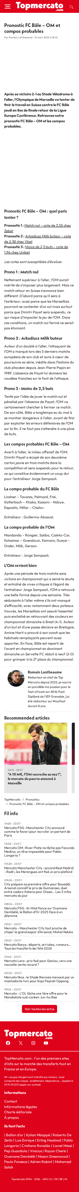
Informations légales (20, 1106)
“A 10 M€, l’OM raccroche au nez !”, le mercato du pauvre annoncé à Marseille (35, 778)
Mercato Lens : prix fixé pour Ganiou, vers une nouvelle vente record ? (38, 962)
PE (56, 1179)
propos (13, 1117)
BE (61, 1179)
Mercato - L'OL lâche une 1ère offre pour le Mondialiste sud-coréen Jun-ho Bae (35, 995)
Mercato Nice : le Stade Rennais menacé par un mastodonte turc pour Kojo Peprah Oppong (39, 979)
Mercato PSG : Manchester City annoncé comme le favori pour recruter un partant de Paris (37, 831)
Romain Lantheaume (45, 672)
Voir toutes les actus (39, 1009)
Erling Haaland (49, 1140)
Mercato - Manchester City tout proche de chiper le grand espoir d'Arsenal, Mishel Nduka (38, 930)
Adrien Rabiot (41, 1161)
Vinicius (36, 1151)
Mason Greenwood (53, 1156)
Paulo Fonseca (15, 1161)
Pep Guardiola (15, 1151)
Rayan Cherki (55, 1151)
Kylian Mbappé (38, 1135)
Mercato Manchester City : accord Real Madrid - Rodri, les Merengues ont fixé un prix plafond (39, 870)
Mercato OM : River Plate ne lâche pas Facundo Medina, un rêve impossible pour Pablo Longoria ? (39, 851)
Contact (10, 1101)
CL (51, 1179)
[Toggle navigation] (7, 6)
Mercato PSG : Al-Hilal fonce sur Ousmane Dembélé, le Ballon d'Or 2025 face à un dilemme (35, 912)
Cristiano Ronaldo (35, 1145)
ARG (45, 1179)
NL (66, 1179)
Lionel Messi (62, 1145)
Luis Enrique (24, 1140)
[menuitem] (71, 6)
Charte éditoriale (18, 1112)
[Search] (71, 6)
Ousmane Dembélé (19, 1156)
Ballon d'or (14, 1135)
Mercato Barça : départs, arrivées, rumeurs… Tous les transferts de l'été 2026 (37, 946)
